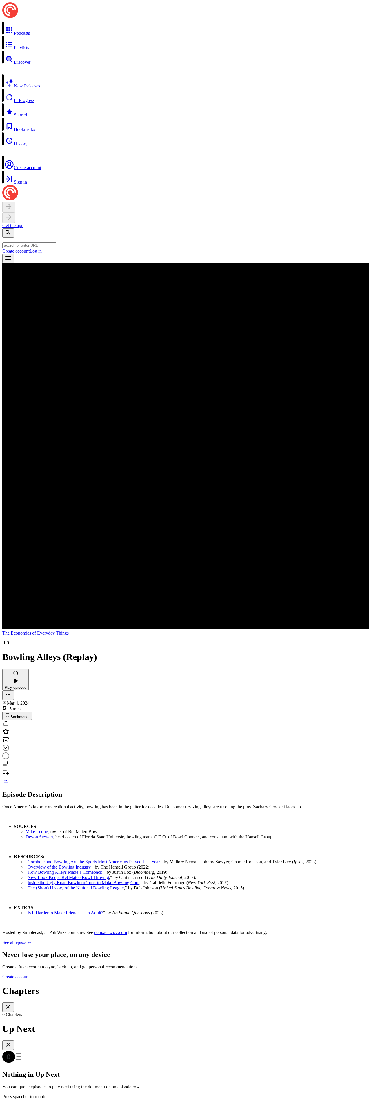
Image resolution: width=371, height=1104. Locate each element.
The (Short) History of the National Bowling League (76, 887)
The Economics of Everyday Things (35, 632)
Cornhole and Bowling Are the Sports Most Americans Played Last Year (93, 861)
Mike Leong (37, 831)
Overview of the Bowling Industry (59, 866)
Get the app (12, 225)
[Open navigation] (8, 258)
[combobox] (29, 245)
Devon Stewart (39, 836)
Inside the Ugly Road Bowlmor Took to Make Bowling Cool (83, 882)
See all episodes (16, 942)
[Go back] (8, 207)
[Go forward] (8, 217)
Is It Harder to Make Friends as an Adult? (65, 912)
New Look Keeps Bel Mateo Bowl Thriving (68, 877)
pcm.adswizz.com (110, 932)
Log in (36, 250)
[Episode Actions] (8, 695)
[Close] (8, 1007)
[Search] (8, 233)
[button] (185, 28)
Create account (16, 250)
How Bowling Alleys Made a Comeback (65, 872)
